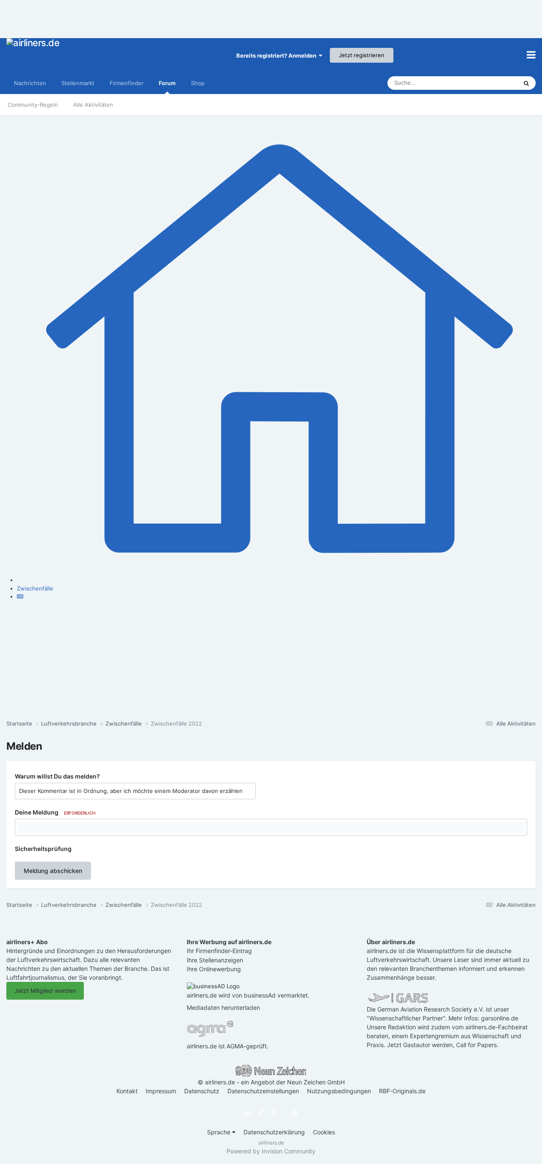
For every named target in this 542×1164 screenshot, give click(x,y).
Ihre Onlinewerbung (214, 969)
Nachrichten (30, 83)
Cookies (324, 1132)
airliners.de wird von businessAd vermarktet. (248, 995)
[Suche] (526, 83)
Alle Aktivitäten (93, 104)
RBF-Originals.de (402, 1091)
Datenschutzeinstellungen (263, 1091)
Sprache (219, 1132)
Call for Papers (476, 1044)
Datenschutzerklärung (274, 1132)
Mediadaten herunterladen (223, 1007)
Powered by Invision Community (271, 1151)
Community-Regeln (33, 104)
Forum (167, 83)
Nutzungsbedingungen (339, 1091)
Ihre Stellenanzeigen (215, 960)
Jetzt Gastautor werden (420, 1044)
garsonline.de (499, 1018)
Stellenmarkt (77, 83)
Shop (198, 83)
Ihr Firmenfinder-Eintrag (219, 950)
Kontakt (127, 1091)
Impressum (161, 1091)
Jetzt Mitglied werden (45, 990)
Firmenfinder (127, 83)
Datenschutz (201, 1091)
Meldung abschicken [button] (53, 870)
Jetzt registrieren (361, 55)
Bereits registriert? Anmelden (277, 55)
